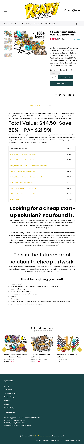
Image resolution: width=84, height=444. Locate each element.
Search (6, 386)
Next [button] (42, 43)
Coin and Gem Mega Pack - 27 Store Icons (25, 160)
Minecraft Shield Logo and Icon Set (22, 171)
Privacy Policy (9, 397)
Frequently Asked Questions (53, 440)
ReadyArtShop (9, 359)
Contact (7, 400)
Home (6, 24)
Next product (77, 24)
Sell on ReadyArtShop (72, 440)
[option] (30, 42)
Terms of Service (10, 393)
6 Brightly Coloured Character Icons (23, 188)
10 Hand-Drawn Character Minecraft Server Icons (27, 177)
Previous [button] (18, 43)
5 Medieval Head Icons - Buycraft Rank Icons (26, 194)
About (6, 404)
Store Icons (15, 24)
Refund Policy (9, 408)
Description (34, 106)
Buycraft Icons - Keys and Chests (24, 154)
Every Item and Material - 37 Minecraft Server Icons (28, 166)
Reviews (47, 106)
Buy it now (61, 84)
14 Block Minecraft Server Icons (21, 183)
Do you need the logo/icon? (60, 70)
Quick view (24, 338)
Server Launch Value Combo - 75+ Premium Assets (15, 356)
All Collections (9, 390)
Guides (38, 440)
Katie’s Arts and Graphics (39, 359)
